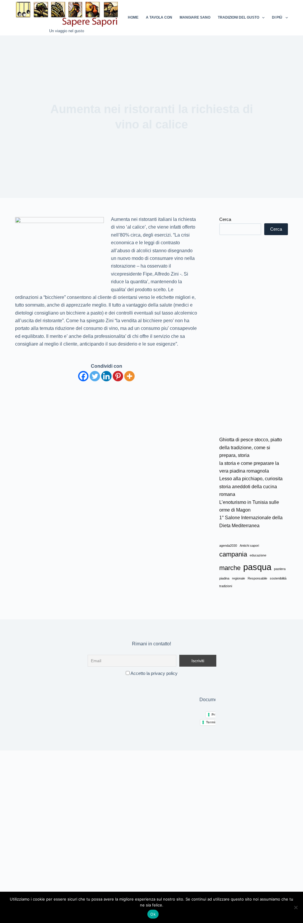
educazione (258, 555)
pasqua (257, 567)
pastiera (280, 569)
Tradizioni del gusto (238, 17)
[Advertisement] (253, 335)
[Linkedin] (106, 376)
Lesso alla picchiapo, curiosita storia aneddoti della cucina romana (251, 486)
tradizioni (225, 586)
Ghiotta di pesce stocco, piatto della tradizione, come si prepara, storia (250, 447)
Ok (153, 914)
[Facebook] (83, 376)
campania (233, 554)
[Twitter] (95, 376)
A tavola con (159, 17)
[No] (296, 907)
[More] (129, 376)
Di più (277, 17)
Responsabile (257, 578)
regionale (238, 578)
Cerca (225, 219)
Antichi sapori (249, 545)
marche (230, 568)
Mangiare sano (195, 17)
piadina (224, 578)
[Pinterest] (118, 376)
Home (133, 17)
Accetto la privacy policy (154, 673)
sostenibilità (278, 578)
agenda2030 (228, 545)
